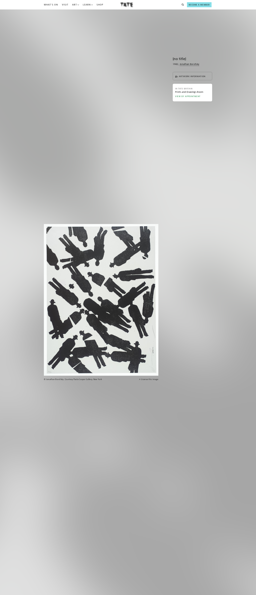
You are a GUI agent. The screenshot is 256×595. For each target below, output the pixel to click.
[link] (90, 379)
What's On (51, 4)
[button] (182, 5)
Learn (87, 4)
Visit (65, 4)
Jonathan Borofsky (189, 64)
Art (74, 4)
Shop (100, 4)
